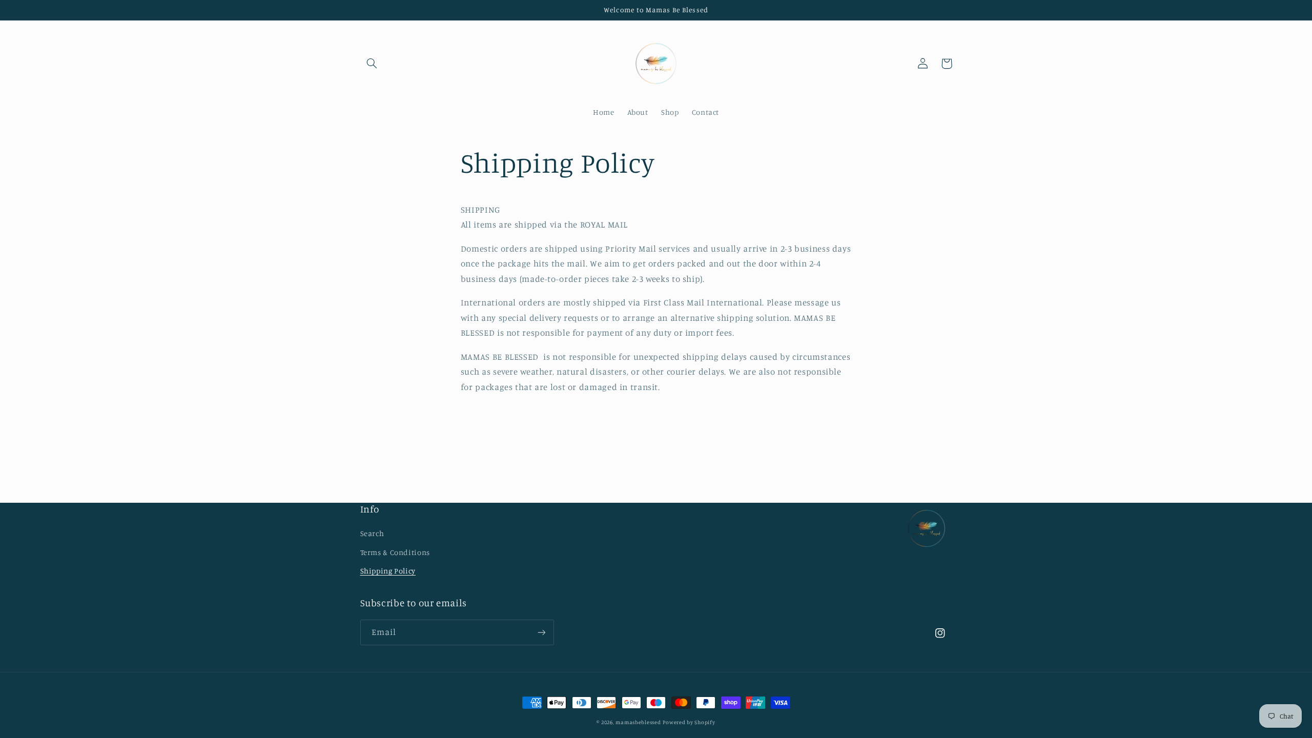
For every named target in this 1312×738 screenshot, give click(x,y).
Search (372, 533)
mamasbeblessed (638, 722)
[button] (372, 63)
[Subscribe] (541, 632)
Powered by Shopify (689, 722)
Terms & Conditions (395, 552)
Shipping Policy (388, 570)
